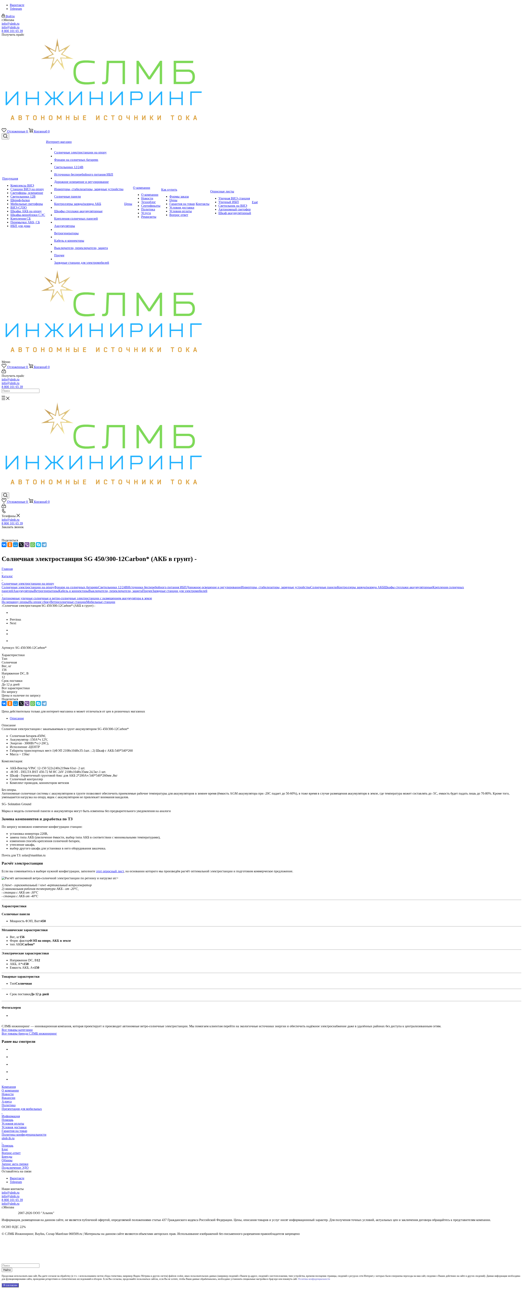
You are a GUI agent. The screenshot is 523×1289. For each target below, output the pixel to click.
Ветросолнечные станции (68, 602)
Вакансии (8, 1098)
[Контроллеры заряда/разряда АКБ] (88, 200)
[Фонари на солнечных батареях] (88, 156)
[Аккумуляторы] (88, 222)
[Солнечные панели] (88, 193)
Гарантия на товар (14, 1131)
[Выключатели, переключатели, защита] (88, 244)
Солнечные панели (323, 587)
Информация (11, 1116)
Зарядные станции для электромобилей (179, 591)
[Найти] (3, 395)
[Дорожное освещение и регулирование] (88, 178)
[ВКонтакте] (4, 544)
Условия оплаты (13, 1123)
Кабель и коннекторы (73, 591)
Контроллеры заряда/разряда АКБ (360, 587)
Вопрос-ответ (11, 1153)
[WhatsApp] (32, 544)
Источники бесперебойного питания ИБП (157, 587)
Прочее (147, 591)
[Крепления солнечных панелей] (88, 215)
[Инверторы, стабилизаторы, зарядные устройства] (88, 185)
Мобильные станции (100, 602)
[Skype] (38, 544)
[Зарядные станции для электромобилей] (88, 259)
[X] (21, 544)
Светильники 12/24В (112, 587)
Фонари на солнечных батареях (76, 587)
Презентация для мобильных (22, 1109)
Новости (8, 1094)
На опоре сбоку (39, 602)
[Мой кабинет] (4, 372)
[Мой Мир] (15, 544)
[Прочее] (88, 252)
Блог (5, 1149)
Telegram (16, 8)
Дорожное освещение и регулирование (214, 587)
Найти (7, 1269)
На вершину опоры (15, 602)
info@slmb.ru (10, 23)
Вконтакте (17, 5)
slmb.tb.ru (8, 1138)
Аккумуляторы (23, 591)
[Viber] (27, 544)
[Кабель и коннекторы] (88, 237)
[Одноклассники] (9, 544)
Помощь (7, 1120)
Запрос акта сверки (15, 1164)
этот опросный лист (110, 871)
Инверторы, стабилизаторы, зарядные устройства (275, 587)
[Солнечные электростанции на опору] (88, 149)
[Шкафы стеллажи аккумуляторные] (88, 207)
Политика (9, 1105)
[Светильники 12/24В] (88, 163)
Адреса (7, 1101)
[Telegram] (44, 544)
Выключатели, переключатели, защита (115, 591)
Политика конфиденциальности (24, 1134)
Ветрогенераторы (46, 591)
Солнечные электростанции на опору (28, 587)
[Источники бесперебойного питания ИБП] (88, 171)
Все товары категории (17, 1030)
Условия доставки (14, 1127)
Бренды (7, 1156)
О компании (10, 1090)
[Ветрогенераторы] (88, 230)
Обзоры (7, 1160)
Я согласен (10, 1285)
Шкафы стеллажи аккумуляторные (408, 587)
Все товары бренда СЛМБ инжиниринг (29, 1033)
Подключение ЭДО (15, 1167)
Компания (9, 1087)
